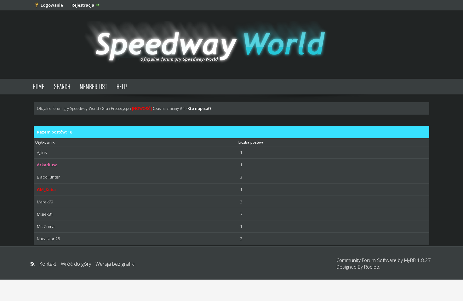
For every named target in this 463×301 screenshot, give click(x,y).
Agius (42, 152)
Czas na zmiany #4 (158, 108)
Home (38, 86)
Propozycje (120, 108)
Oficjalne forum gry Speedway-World (68, 108)
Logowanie (52, 5)
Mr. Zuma (45, 226)
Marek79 (45, 202)
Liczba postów (250, 142)
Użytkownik (44, 142)
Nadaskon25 (48, 238)
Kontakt (47, 263)
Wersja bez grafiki (114, 263)
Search (62, 86)
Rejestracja (82, 5)
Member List (93, 86)
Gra (105, 108)
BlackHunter (48, 177)
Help (122, 86)
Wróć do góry (76, 263)
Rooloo (371, 267)
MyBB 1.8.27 (417, 260)
